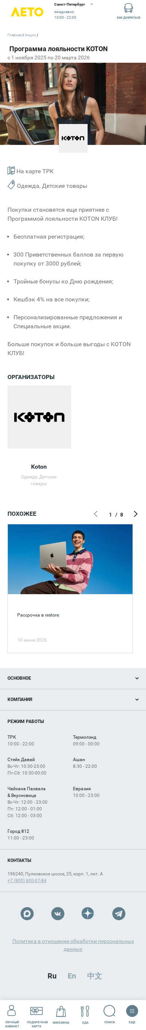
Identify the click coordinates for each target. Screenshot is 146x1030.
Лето (27, 12)
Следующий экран (134, 514)
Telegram (118, 913)
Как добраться (128, 17)
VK (57, 913)
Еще (132, 1020)
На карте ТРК (34, 171)
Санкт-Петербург (69, 4)
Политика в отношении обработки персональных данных (73, 945)
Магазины (61, 1022)
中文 (94, 975)
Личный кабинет (12, 1024)
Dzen (88, 913)
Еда (85, 1022)
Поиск (109, 1022)
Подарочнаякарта (37, 1024)
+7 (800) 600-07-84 (26, 880)
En (72, 975)
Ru (52, 975)
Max (27, 913)
